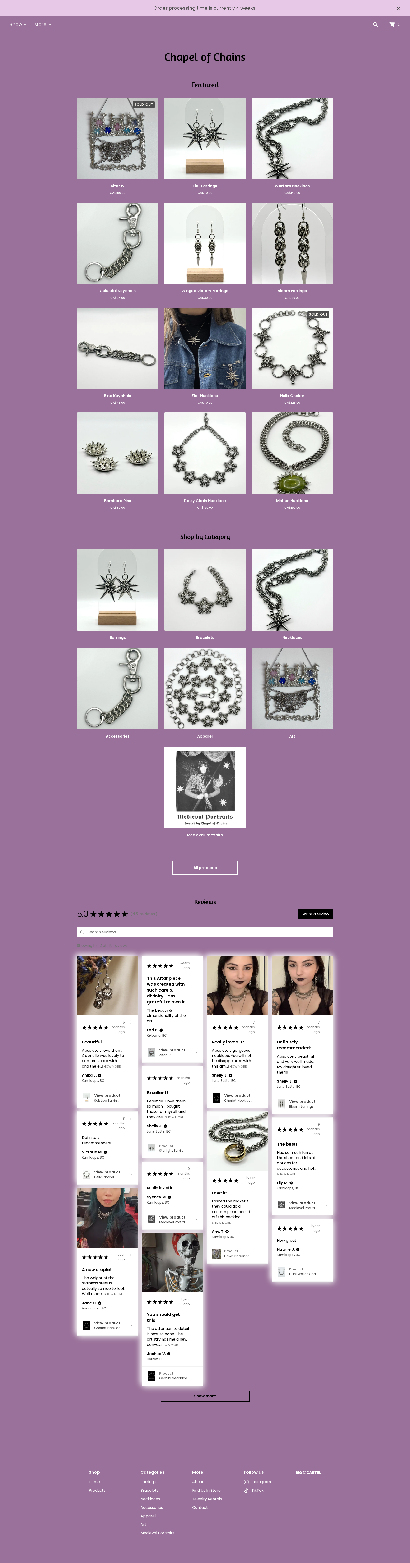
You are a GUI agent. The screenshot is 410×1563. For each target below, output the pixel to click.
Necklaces (150, 1499)
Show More (111, 1066)
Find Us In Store (206, 1490)
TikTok (258, 1490)
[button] (162, 914)
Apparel (148, 1516)
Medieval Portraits (157, 1533)
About (198, 1482)
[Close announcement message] (398, 8)
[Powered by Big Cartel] (308, 1472)
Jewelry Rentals (207, 1499)
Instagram (261, 1482)
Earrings (148, 1482)
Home (94, 1482)
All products (205, 867)
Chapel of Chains (205, 56)
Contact (200, 1507)
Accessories (151, 1507)
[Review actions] (131, 1022)
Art (143, 1524)
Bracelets (149, 1490)
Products (97, 1490)
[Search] (375, 24)
